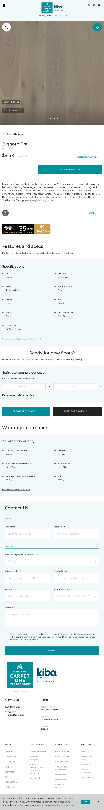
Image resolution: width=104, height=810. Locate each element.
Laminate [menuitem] (9, 772)
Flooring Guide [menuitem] (62, 762)
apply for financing (75, 411)
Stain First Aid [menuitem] (62, 757)
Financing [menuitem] (10, 787)
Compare (93, 213)
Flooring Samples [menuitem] (34, 758)
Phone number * (13, 571)
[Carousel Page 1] (47, 119)
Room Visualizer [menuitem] (38, 752)
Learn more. (68, 805)
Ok (85, 801)
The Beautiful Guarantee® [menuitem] (62, 768)
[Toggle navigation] (4, 5)
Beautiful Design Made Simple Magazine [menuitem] (36, 768)
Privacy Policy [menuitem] (87, 777)
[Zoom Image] (6, 27)
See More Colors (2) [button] (13, 110)
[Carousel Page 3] (54, 119)
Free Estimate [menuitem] (12, 782)
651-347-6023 (61, 16)
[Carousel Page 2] (50, 119)
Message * (10, 607)
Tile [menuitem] (7, 777)
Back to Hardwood (15, 134)
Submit (52, 650)
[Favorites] (94, 5)
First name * (10, 527)
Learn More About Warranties (16, 489)
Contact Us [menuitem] (85, 764)
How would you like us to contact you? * (24, 554)
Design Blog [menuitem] (36, 778)
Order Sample (67, 169)
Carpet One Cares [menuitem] (86, 758)
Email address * (61, 571)
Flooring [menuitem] (9, 752)
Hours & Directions (14, 715)
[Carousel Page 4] (57, 119)
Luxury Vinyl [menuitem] (11, 757)
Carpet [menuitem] (8, 767)
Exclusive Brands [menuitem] (59, 786)
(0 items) (99, 5)
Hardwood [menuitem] (10, 762)
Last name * (59, 527)
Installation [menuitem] (60, 779)
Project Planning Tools (87, 157)
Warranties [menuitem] (60, 774)
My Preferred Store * (63, 589)
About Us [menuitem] (85, 752)
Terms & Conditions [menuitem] (85, 771)
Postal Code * (11, 589)
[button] (89, 5)
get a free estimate (24, 411)
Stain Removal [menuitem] (62, 752)
